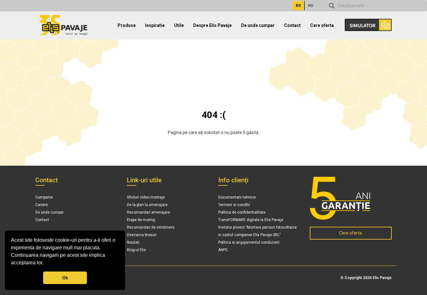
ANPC (223, 250)
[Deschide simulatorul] (365, 22)
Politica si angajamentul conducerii (248, 242)
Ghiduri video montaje (146, 197)
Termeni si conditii (234, 205)
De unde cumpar (258, 25)
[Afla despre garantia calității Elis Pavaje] (351, 198)
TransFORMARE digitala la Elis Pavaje (250, 220)
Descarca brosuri (142, 235)
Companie (44, 197)
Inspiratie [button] (155, 25)
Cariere (41, 205)
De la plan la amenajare (147, 205)
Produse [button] (127, 25)
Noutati (133, 242)
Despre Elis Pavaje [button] (212, 25)
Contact (292, 25)
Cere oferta (322, 25)
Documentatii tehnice (237, 197)
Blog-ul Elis (136, 250)
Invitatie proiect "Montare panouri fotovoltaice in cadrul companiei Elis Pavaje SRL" (257, 231)
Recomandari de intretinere (150, 227)
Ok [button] (65, 277)
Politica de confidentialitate (241, 212)
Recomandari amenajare (148, 212)
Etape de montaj (141, 220)
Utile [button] (179, 25)
